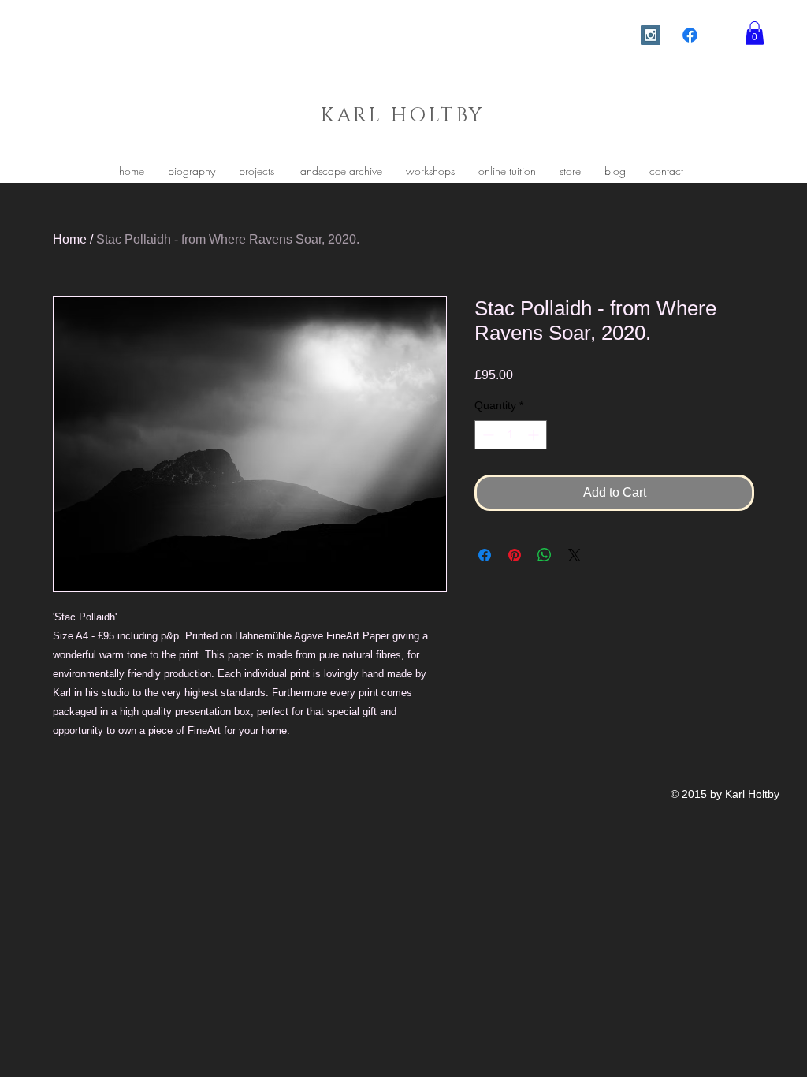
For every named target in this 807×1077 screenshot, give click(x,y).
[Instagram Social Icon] (650, 35)
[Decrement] (486, 435)
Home (70, 239)
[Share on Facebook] (484, 555)
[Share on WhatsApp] (544, 555)
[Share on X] (574, 555)
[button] (754, 33)
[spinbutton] (510, 435)
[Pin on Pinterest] (514, 555)
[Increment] (535, 435)
